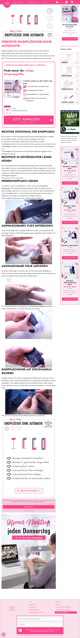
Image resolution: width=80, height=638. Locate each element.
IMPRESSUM (32, 604)
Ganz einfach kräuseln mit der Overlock (69, 71)
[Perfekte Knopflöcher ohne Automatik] (29, 23)
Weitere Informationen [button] (29, 510)
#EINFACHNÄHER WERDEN (63, 610)
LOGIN (57, 602)
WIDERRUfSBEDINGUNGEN (36, 612)
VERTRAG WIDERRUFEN (62, 612)
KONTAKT (58, 604)
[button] (3, 634)
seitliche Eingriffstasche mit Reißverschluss (69, 85)
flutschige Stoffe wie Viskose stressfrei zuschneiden (69, 98)
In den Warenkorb (69, 39)
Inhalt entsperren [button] (29, 507)
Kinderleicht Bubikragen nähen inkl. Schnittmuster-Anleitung (69, 58)
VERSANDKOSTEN (34, 610)
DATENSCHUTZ (33, 607)
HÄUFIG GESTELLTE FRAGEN (63, 607)
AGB (30, 602)
